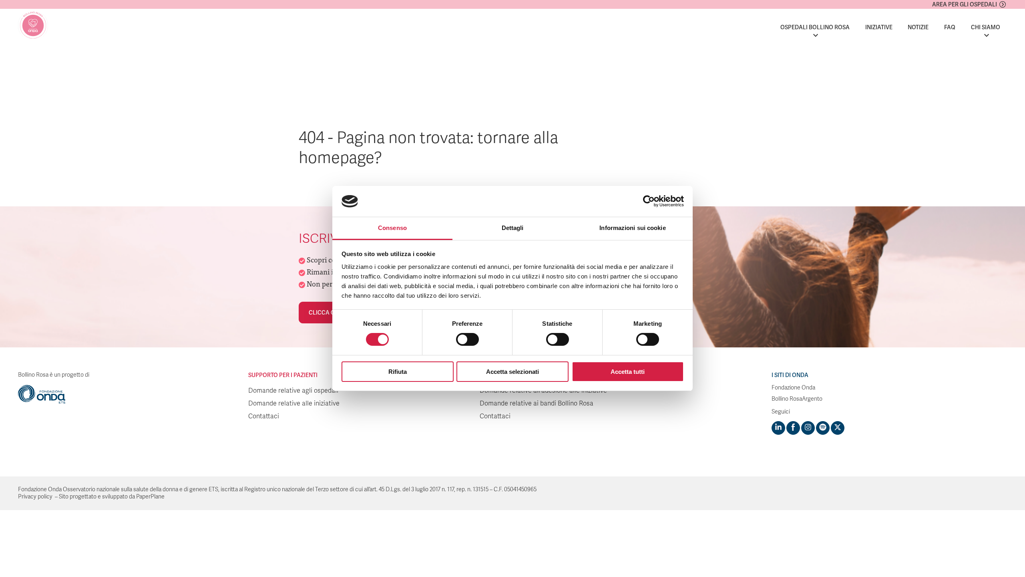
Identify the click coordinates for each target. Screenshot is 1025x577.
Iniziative (878, 27)
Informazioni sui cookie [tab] (632, 227)
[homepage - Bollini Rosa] (33, 25)
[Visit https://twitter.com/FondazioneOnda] (837, 428)
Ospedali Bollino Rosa (815, 27)
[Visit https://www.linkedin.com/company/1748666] (778, 428)
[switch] (467, 339)
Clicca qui (325, 312)
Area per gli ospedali (964, 4)
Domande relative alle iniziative (294, 403)
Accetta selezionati (512, 371)
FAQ (949, 27)
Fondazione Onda (793, 387)
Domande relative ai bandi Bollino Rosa (536, 403)
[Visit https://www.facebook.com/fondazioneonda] (793, 428)
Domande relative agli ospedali (293, 391)
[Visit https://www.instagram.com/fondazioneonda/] (808, 428)
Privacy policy (35, 496)
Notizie (918, 27)
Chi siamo (985, 27)
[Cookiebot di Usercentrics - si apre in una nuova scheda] (649, 201)
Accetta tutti (628, 371)
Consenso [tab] (392, 227)
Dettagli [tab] (513, 227)
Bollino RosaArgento (797, 398)
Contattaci (263, 416)
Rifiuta (397, 371)
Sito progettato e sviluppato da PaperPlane (112, 496)
